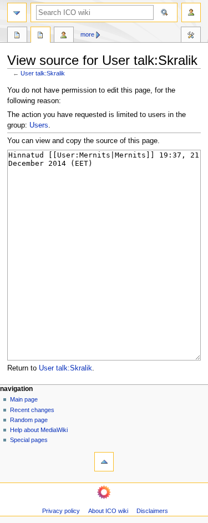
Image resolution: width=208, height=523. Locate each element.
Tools (190, 36)
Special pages (29, 439)
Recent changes (32, 410)
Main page (24, 399)
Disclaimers (152, 510)
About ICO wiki (108, 510)
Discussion (40, 36)
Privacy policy (61, 510)
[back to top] (104, 461)
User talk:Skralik (43, 73)
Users (38, 125)
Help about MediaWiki (39, 429)
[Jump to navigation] (17, 12)
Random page (29, 420)
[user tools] (191, 12)
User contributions (63, 36)
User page (17, 36)
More (87, 34)
